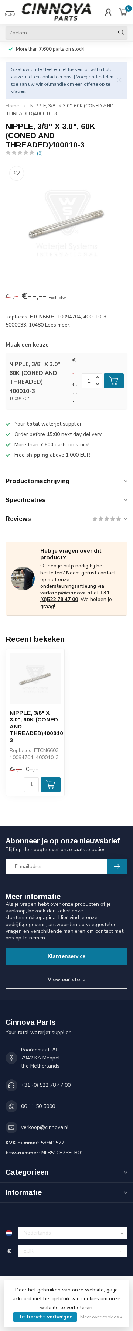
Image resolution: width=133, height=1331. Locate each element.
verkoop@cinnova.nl (66, 592)
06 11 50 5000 (38, 1106)
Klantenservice (66, 956)
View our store (66, 979)
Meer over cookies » (101, 1317)
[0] (123, 11)
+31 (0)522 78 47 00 (74, 596)
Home (12, 106)
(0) (40, 153)
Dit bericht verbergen (45, 1316)
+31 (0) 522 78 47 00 (46, 1085)
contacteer (51, 77)
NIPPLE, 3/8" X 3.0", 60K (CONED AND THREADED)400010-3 (35, 726)
